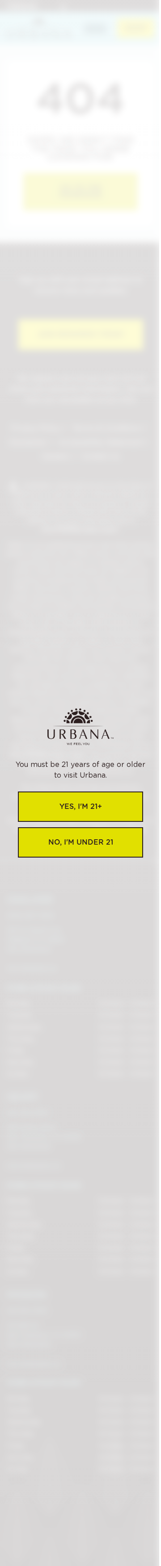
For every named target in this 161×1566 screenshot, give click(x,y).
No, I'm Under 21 (80, 842)
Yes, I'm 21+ (80, 806)
